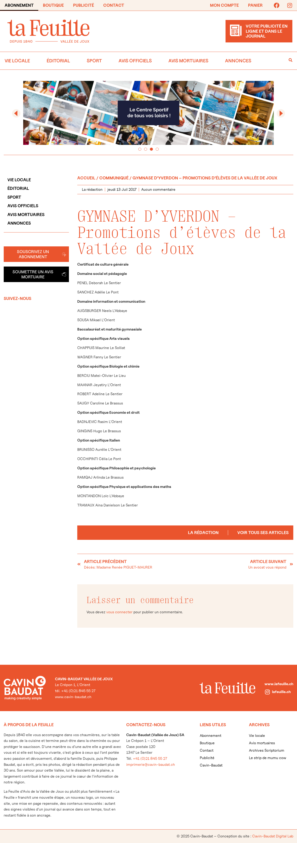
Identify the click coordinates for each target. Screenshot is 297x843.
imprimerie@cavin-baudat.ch (150, 764)
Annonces (238, 61)
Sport (94, 61)
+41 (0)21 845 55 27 (150, 758)
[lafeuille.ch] (267, 692)
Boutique (53, 5)
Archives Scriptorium (266, 750)
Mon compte (224, 5)
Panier (255, 5)
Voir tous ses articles (263, 532)
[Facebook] (276, 5)
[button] (16, 113)
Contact (113, 5)
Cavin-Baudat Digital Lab (272, 836)
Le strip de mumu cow (267, 758)
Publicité (83, 5)
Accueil (86, 177)
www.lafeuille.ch (279, 684)
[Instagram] (289, 5)
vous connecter (119, 612)
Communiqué (114, 177)
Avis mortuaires (188, 61)
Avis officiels (135, 61)
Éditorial (58, 61)
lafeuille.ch (281, 692)
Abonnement (19, 5)
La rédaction (203, 532)
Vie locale (17, 61)
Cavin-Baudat (211, 765)
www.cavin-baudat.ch (73, 697)
